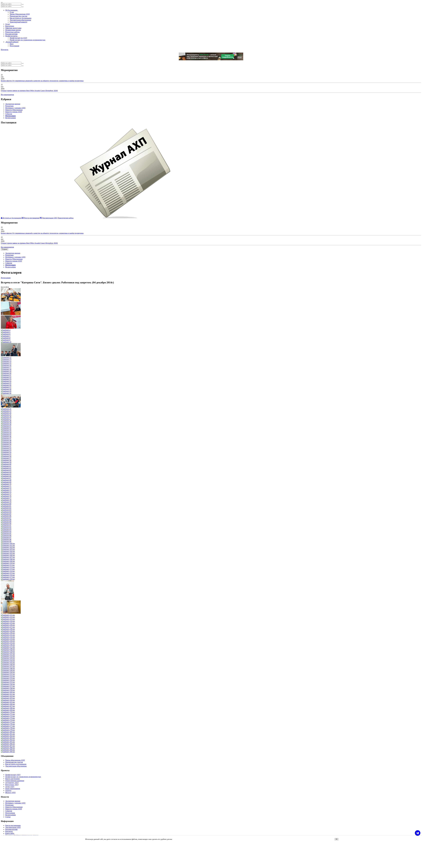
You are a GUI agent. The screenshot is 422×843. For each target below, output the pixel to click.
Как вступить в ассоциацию (15, 764)
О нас (12, 12)
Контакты (4, 50)
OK (337, 839)
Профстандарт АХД (12, 775)
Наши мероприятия (12, 789)
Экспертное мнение (12, 104)
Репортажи (9, 106)
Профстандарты (11, 36)
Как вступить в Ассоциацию (20, 18)
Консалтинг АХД (11, 785)
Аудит (7, 24)
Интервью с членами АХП (15, 108)
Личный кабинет (11, 42)
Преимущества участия (18, 16)
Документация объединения (20, 20)
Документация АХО (49, 218)
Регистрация (14, 46)
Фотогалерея (10, 116)
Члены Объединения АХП (20, 14)
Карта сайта (9, 833)
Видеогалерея (10, 118)
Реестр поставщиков (31, 218)
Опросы (8, 791)
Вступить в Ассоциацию (11, 218)
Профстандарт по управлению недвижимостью (27, 40)
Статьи (8, 817)
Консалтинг (9, 26)
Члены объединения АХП (15, 760)
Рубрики (4, 249)
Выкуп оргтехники (12, 779)
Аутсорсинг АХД (11, 783)
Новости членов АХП (13, 112)
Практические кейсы (65, 218)
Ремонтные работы (12, 32)
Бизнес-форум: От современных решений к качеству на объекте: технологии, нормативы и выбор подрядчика (42, 81)
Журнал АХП (10, 792)
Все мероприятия (7, 95)
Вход (11, 44)
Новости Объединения (13, 110)
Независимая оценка (13, 30)
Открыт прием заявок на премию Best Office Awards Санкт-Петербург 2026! (29, 91)
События (8, 114)
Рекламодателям (11, 34)
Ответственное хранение (14, 781)
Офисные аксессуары (13, 28)
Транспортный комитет (18, 22)
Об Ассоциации (11, 10)
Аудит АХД (9, 787)
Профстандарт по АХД (18, 38)
